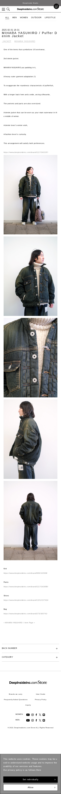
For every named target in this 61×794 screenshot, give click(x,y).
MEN (14, 17)
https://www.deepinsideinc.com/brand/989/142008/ (26, 573)
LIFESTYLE (50, 17)
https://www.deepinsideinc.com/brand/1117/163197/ (26, 152)
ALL (7, 17)
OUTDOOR (36, 17)
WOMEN (24, 17)
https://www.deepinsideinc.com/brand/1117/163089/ (26, 587)
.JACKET (6, 41)
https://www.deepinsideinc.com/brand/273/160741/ (26, 614)
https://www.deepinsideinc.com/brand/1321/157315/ (26, 600)
